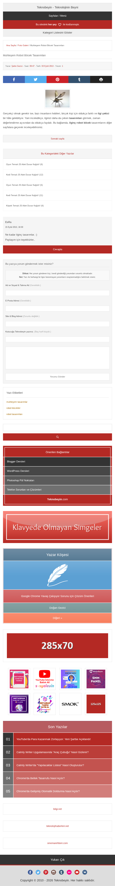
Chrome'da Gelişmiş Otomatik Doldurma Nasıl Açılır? (48, 791)
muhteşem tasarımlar (16, 402)
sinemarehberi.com (57, 843)
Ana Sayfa (11, 45)
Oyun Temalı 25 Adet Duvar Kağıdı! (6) (24, 164)
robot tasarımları (14, 414)
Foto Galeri (23, 45)
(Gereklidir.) (23, 285)
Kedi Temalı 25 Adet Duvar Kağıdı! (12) (24, 174)
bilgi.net (57, 809)
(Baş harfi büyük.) (28, 331)
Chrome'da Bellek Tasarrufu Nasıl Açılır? (40, 778)
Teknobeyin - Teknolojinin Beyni (57, 7)
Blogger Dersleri (16, 461)
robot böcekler (13, 408)
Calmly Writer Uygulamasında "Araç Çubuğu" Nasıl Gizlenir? (52, 752)
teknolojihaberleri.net (57, 826)
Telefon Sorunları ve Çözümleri (24, 489)
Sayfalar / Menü (57, 15)
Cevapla (57, 249)
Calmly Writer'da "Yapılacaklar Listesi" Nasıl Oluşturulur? (50, 765)
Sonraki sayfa (57, 138)
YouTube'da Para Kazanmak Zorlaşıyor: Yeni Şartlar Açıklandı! (53, 739)
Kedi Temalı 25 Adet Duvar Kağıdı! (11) (24, 195)
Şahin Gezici (17, 66)
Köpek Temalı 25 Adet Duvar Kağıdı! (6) (25, 205)
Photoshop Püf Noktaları (20, 480)
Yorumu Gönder (57, 376)
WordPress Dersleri (18, 471)
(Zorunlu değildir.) (22, 316)
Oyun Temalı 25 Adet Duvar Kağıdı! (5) (24, 185)
